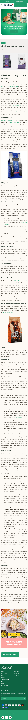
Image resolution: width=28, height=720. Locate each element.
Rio (2, 86)
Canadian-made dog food (9, 84)
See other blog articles (10, 654)
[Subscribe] (24, 698)
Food (3, 43)
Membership (4, 673)
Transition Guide (5, 679)
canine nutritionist (12, 86)
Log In (2, 683)
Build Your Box (4, 685)
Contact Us (16, 675)
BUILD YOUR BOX (20, 5)
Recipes (3, 677)
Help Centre (16, 673)
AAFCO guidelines (8, 312)
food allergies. (18, 417)
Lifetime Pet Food (17, 105)
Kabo (17, 97)
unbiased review (16, 112)
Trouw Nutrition (14, 122)
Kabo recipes (19, 228)
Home (2, 671)
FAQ (2, 681)
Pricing (2, 675)
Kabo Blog (16, 671)
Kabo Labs (8, 711)
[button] (1, 5)
